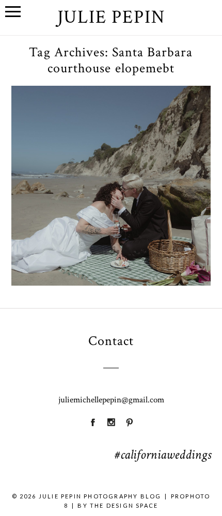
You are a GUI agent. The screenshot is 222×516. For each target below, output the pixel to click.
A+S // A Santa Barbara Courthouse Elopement (110, 165)
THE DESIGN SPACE (124, 505)
